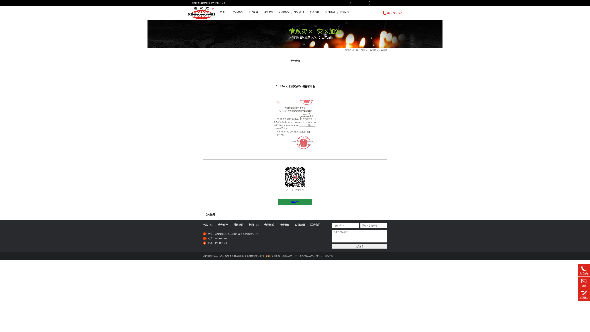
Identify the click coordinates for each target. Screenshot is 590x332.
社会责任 (372, 50)
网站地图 (328, 256)
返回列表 (295, 202)
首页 (222, 12)
